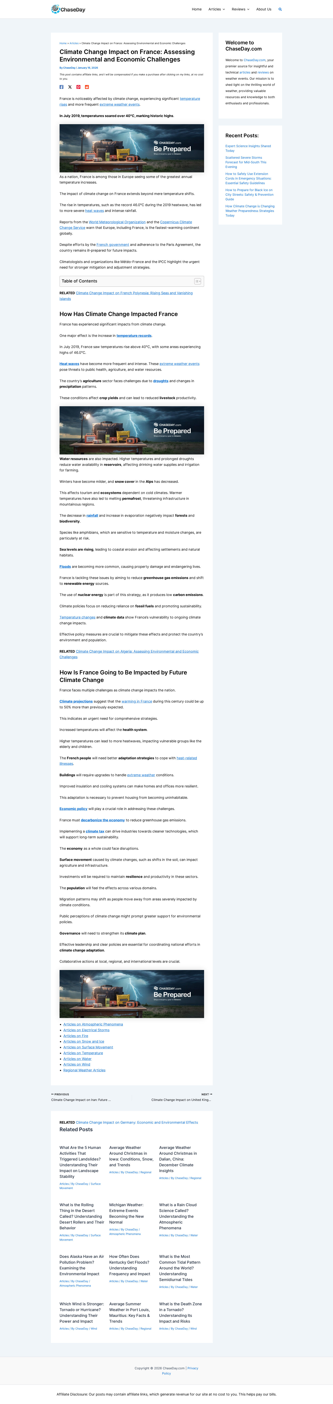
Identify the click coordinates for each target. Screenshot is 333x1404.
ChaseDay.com (255, 60)
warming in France (137, 701)
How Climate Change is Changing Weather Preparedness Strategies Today (250, 210)
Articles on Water (77, 1059)
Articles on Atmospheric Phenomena (93, 1024)
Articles (64, 1183)
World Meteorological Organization (117, 222)
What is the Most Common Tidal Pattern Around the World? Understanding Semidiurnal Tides (179, 1268)
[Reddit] (87, 87)
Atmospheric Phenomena (125, 1233)
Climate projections (76, 701)
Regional (145, 1172)
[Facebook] (61, 87)
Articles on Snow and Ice (83, 1041)
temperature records (134, 336)
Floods (65, 567)
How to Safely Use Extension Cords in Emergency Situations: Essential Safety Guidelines (248, 178)
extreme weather (141, 775)
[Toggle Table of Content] (195, 281)
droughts (160, 381)
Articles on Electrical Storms (86, 1030)
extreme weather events (120, 104)
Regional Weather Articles (84, 1070)
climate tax (95, 831)
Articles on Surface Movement (88, 1047)
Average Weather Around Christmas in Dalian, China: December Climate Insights (178, 1159)
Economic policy (73, 809)
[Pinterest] (78, 87)
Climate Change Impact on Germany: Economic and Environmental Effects (137, 1122)
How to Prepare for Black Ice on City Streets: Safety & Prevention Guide (249, 194)
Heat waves (69, 364)
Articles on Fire (75, 1036)
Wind (94, 1328)
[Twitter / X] (70, 87)
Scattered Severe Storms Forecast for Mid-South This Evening (245, 162)
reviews (263, 72)
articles (245, 72)
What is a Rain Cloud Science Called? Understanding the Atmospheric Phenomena (178, 1216)
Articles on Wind (76, 1064)
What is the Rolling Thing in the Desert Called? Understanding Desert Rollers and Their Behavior (82, 1216)
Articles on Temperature (83, 1053)
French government (113, 245)
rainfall (92, 515)
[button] (223, 9)
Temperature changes (77, 617)
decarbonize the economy (103, 820)
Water (194, 1235)
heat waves (94, 211)
